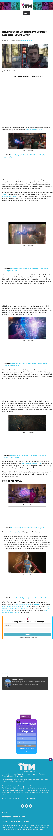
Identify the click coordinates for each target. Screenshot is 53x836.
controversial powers (9, 196)
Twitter (30, 806)
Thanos (4, 194)
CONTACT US (6, 817)
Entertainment (10, 29)
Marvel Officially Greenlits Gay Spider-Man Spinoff (27, 528)
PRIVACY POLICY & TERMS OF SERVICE (15, 821)
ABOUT (4, 813)
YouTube (22, 806)
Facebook (26, 806)
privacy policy (29, 825)
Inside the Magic (39, 829)
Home (3, 29)
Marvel (31, 29)
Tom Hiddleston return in (31, 464)
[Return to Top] (50, 759)
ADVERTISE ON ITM (19, 817)
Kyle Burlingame (26, 40)
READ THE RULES (26, 751)
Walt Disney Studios (21, 29)
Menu (26, 13)
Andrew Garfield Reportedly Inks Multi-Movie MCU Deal (29, 598)
